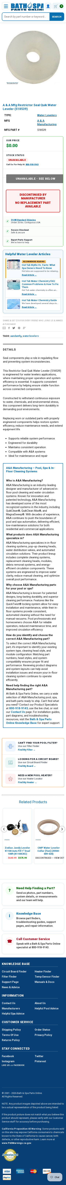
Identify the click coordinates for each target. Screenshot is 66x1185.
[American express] (20, 1171)
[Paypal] (7, 1177)
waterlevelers (31, 336)
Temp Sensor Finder (47, 976)
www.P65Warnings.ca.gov (16, 1143)
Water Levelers (47, 115)
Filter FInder (9, 976)
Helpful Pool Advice (46, 1008)
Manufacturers (11, 1008)
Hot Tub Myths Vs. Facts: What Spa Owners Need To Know (38, 266)
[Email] (4, 327)
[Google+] (24, 327)
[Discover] (47, 1171)
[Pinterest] (19, 327)
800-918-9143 (32, 164)
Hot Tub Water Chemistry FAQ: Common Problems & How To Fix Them (40, 284)
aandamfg (15, 336)
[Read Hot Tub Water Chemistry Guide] (13, 304)
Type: (8, 115)
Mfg (7, 120)
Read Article (29, 275)
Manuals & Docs (44, 981)
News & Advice (11, 987)
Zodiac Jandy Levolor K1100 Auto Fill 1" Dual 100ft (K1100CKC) (17, 850)
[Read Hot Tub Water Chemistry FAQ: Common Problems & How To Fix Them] (13, 285)
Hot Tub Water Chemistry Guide (39, 300)
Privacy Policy (43, 1035)
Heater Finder (43, 971)
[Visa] (7, 1171)
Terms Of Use (10, 1035)
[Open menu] (6, 6)
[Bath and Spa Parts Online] (28, 6)
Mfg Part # (12, 129)
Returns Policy (11, 1040)
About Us (40, 1003)
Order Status (42, 1029)
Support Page (10, 981)
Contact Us (8, 1003)
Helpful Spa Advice (13, 1013)
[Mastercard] (33, 1171)
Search (56, 17)
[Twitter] (13, 327)
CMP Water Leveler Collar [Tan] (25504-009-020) (48, 850)
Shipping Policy (11, 1029)
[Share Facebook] (9, 327)
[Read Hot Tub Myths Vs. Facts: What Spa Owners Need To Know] (13, 264)
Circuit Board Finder (14, 971)
